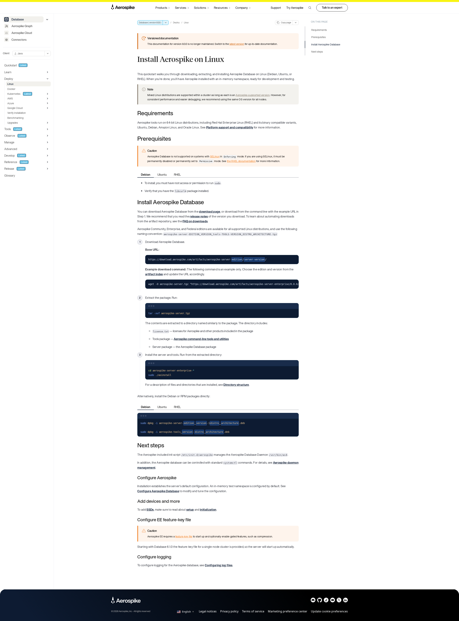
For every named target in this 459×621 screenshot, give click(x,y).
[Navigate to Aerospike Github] (319, 601)
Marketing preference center (287, 611)
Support (276, 7)
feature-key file (183, 536)
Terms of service (253, 611)
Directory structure (236, 385)
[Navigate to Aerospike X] (339, 601)
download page (209, 211)
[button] (310, 8)
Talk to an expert (332, 7)
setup (190, 509)
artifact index (154, 274)
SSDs (150, 509)
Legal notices (208, 611)
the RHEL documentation (241, 161)
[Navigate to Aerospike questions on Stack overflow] (326, 601)
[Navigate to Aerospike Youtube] (332, 601)
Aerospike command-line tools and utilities (201, 339)
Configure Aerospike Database (158, 491)
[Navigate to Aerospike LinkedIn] (345, 601)
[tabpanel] (218, 187)
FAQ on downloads (195, 221)
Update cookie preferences (329, 611)
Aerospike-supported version (253, 95)
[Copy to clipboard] (294, 259)
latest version (237, 44)
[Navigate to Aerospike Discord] (313, 601)
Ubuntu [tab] (162, 174)
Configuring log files (219, 565)
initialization (208, 509)
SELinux (214, 156)
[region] (222, 284)
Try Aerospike (294, 7)
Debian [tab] (145, 174)
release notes (199, 216)
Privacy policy (229, 611)
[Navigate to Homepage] (123, 7)
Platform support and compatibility (229, 127)
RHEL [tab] (177, 174)
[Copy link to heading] (175, 113)
